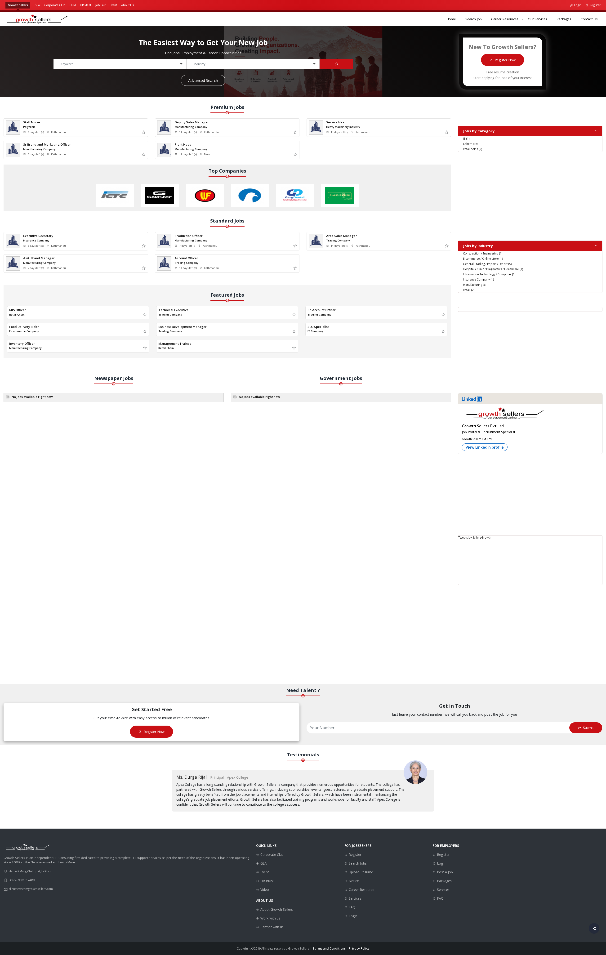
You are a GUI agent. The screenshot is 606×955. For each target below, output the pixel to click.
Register (595, 5)
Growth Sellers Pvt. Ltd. (477, 439)
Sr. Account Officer (321, 310)
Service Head (336, 122)
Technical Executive (173, 310)
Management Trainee (175, 343)
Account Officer (186, 258)
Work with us (270, 918)
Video (264, 889)
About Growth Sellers (276, 909)
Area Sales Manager (341, 236)
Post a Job (445, 872)
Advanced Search (203, 80)
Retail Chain (17, 314)
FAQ (352, 907)
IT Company (315, 331)
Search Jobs (358, 863)
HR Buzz (266, 881)
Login (577, 5)
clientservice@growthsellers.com (31, 889)
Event (113, 5)
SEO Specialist (318, 327)
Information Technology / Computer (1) (489, 274)
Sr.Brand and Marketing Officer (47, 144)
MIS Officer (17, 310)
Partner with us (272, 927)
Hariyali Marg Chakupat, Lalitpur (30, 871)
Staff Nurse (31, 122)
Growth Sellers (18, 5)
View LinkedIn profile (485, 447)
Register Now (505, 60)
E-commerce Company (24, 331)
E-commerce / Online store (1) (483, 259)
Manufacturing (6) (474, 285)
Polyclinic (29, 127)
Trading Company (338, 240)
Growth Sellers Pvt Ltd (483, 425)
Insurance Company (36, 240)
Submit (588, 727)
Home (453, 19)
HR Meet (85, 5)
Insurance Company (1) (478, 279)
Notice (354, 881)
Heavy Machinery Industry (343, 127)
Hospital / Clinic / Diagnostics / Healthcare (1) (493, 269)
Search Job (475, 19)
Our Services (540, 19)
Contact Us (591, 19)
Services (355, 898)
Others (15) (470, 144)
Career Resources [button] (504, 19)
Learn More (66, 862)
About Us (127, 5)
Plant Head (183, 144)
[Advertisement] (530, 193)
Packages (566, 19)
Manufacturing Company (191, 127)
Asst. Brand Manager (39, 258)
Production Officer (189, 236)
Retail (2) (468, 290)
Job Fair (100, 5)
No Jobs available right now (32, 397)
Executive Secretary (38, 236)
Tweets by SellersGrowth (474, 538)
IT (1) (466, 139)
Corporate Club (54, 5)
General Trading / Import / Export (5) (487, 264)
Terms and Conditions (329, 948)
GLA (37, 5)
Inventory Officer (22, 343)
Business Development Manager (182, 327)
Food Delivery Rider (24, 327)
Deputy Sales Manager (192, 122)
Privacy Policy (359, 948)
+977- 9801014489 (22, 880)
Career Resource (361, 889)
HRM (73, 5)
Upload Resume (361, 872)
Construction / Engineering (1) (482, 253)
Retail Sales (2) (472, 149)
